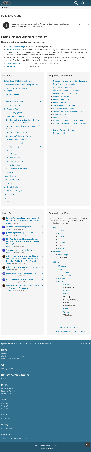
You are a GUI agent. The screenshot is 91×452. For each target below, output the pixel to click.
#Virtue (61, 281)
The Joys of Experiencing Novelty (19, 250)
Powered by (45, 445)
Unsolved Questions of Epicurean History (69, 124)
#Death (61, 248)
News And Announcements (64, 84)
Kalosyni (9, 229)
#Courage (66, 290)
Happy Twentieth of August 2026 (19, 279)
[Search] (76, 3)
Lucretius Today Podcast (62, 87)
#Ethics (56, 262)
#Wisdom (66, 284)
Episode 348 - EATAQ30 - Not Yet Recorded (23, 267)
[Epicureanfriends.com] (6, 3)
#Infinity (61, 239)
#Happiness (62, 278)
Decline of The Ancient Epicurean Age (68, 121)
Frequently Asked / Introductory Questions (70, 81)
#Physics (56, 227)
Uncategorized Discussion (63, 108)
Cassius (8, 223)
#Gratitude (67, 312)
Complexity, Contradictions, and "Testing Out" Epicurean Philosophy (23, 286)
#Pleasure (62, 266)
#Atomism (62, 230)
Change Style (85, 343)
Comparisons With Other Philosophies (68, 111)
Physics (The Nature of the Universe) (67, 90)
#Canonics (57, 251)
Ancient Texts (58, 118)
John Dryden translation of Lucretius (21, 273)
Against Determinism (61, 99)
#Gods (60, 233)
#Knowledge (63, 255)
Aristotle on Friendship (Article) (18, 227)
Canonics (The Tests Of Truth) (65, 93)
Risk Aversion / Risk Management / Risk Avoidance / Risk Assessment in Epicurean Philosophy (23, 241)
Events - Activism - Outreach (64, 130)
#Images (61, 236)
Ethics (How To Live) (61, 96)
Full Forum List (59, 133)
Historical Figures (60, 114)
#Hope (65, 309)
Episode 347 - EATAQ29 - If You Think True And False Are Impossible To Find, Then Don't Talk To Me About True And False (23, 258)
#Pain (60, 269)
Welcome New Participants (63, 127)
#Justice (66, 293)
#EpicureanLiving (65, 275)
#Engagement (63, 272)
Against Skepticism (60, 102)
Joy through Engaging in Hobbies (19, 233)
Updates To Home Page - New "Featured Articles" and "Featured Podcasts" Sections (23, 219)
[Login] (82, 3)
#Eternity (61, 242)
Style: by (45, 448)
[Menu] (88, 3)
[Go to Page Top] (87, 444)
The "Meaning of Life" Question (65, 105)
